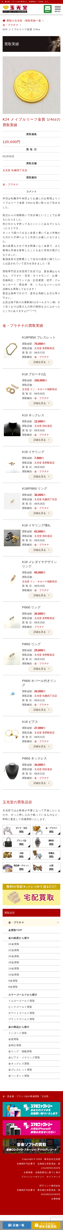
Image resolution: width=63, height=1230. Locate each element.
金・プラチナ (11, 25)
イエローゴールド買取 (21, 1000)
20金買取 (14, 956)
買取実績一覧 (33, 20)
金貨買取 (13, 1039)
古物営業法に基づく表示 (47, 1172)
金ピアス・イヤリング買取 (24, 1057)
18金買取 (14, 962)
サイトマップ (53, 1177)
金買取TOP (15, 930)
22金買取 (14, 950)
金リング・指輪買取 (20, 1051)
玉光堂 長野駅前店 (44, 348)
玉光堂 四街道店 (43, 425)
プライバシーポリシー (32, 1177)
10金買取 (14, 974)
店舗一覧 (18, 1225)
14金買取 (14, 968)
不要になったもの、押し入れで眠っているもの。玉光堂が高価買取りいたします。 (15, 9)
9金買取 (13, 980)
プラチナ (39, 626)
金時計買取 (15, 1045)
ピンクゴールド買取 (20, 1006)
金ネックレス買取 (19, 1063)
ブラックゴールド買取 (21, 1019)
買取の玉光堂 (14, 20)
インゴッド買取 (17, 1033)
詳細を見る (40, 362)
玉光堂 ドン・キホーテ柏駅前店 (39, 389)
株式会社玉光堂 (52, 1159)
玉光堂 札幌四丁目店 (15, 170)
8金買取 (13, 986)
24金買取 (14, 944)
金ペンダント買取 (19, 1075)
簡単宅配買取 (48, 1225)
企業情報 (28, 1172)
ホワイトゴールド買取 (21, 1013)
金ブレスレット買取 (20, 1069)
